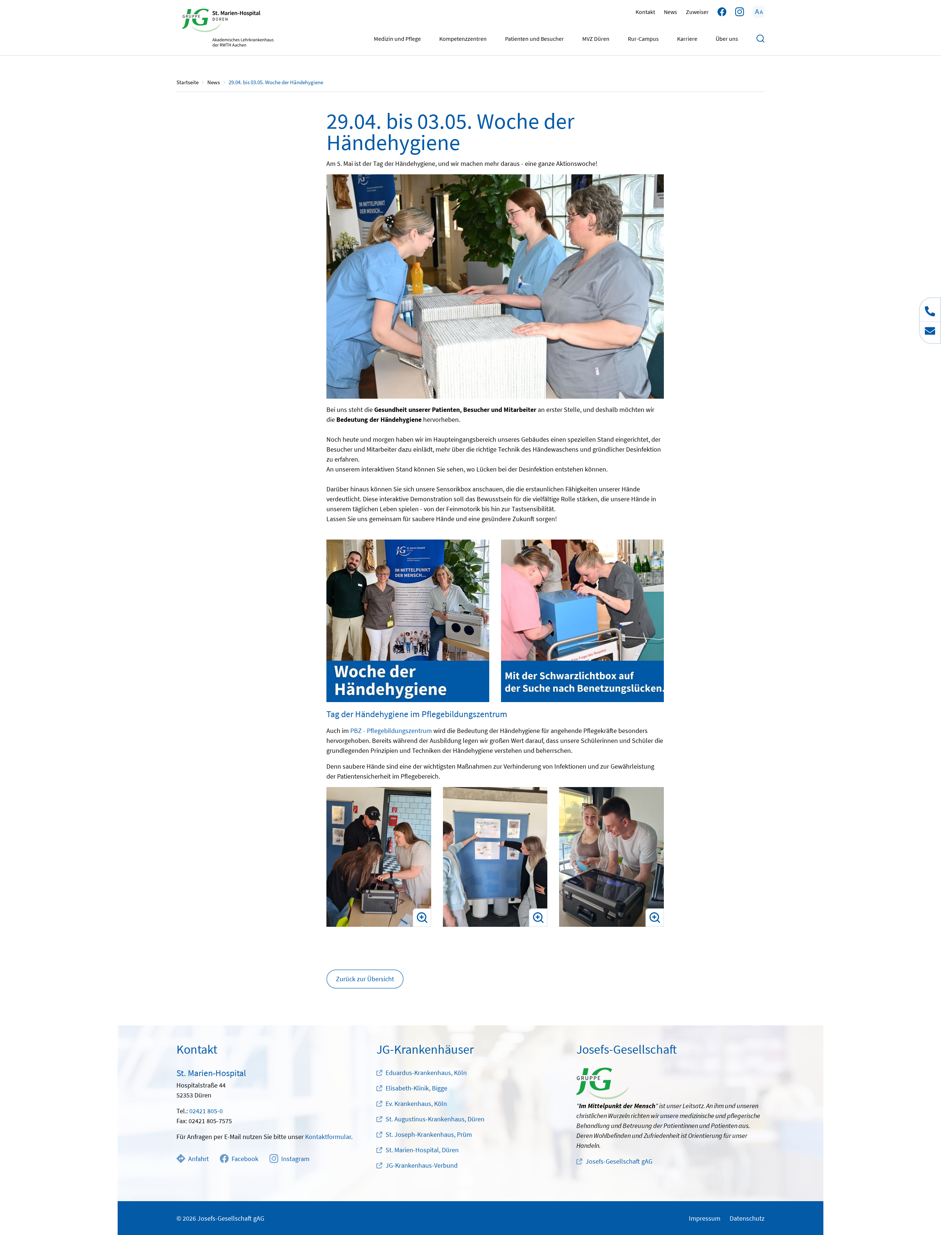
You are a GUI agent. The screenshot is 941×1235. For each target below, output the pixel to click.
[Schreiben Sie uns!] (930, 332)
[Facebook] (722, 11)
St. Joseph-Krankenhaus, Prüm (429, 1134)
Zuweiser (697, 11)
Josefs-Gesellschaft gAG (619, 1161)
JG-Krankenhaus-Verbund (422, 1165)
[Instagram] (739, 11)
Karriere (687, 38)
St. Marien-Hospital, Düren (422, 1150)
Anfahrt (198, 1158)
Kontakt (645, 11)
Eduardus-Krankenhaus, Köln (426, 1072)
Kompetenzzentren (463, 38)
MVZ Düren (595, 38)
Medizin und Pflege (397, 38)
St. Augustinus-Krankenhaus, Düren (435, 1119)
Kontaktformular (328, 1136)
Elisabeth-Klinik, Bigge (416, 1088)
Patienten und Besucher (534, 38)
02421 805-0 (206, 1111)
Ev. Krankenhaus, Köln (416, 1103)
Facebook (245, 1158)
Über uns (727, 38)
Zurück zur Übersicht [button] (365, 979)
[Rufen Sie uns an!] (930, 309)
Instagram (295, 1158)
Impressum (704, 1218)
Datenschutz (747, 1218)
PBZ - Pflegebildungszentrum (391, 730)
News (670, 11)
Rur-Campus (643, 38)
